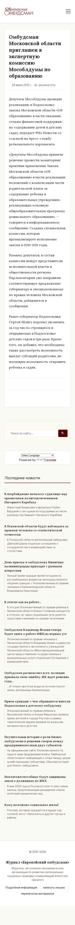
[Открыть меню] (68, 11)
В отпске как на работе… (22, 602)
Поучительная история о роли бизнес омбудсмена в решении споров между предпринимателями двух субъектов (33, 741)
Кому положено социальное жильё (31, 805)
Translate (49, 460)
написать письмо (54, 887)
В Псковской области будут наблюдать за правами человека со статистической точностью (36, 530)
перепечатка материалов (37, 893)
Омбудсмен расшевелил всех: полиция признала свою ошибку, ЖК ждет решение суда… (36, 677)
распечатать (47, 85)
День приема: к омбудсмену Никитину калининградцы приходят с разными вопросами (34, 566)
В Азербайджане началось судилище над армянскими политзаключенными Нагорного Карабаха (35, 498)
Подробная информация (21, 887)
